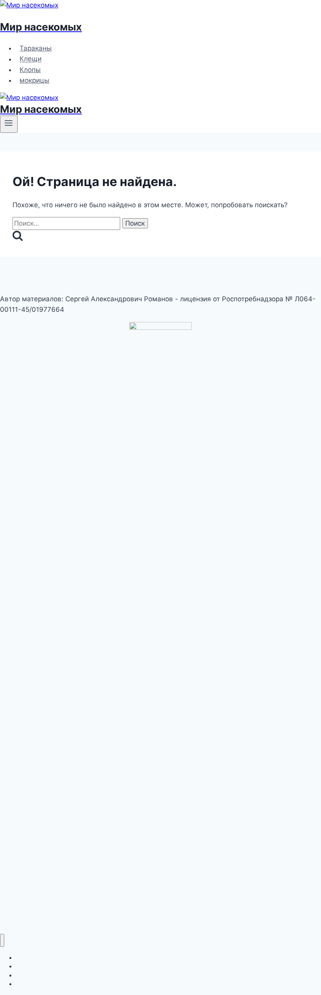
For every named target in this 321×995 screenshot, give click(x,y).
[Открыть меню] (9, 124)
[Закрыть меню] (2, 940)
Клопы (30, 70)
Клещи (30, 59)
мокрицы (34, 80)
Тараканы (36, 48)
